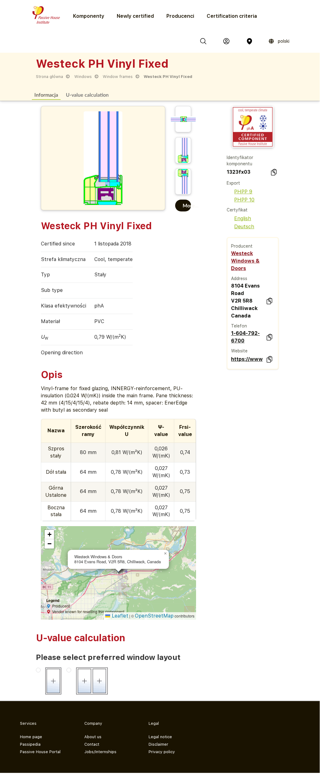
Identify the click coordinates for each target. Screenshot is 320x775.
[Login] (226, 41)
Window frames (118, 76)
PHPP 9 (243, 192)
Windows (83, 76)
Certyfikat (237, 209)
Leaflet (119, 616)
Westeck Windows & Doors (245, 260)
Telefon (239, 325)
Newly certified (135, 16)
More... (187, 205)
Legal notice (160, 736)
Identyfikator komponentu (240, 160)
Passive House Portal (40, 751)
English (242, 218)
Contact (91, 744)
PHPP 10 (244, 200)
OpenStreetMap (154, 616)
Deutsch (244, 227)
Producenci (180, 16)
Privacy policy (162, 751)
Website (239, 350)
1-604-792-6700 (245, 337)
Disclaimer (158, 744)
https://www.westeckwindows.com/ (247, 359)
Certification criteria (232, 16)
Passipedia (30, 744)
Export (233, 183)
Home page (31, 736)
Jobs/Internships (100, 751)
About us (92, 736)
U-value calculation (87, 95)
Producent (242, 246)
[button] (165, 553)
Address (239, 278)
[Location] (249, 41)
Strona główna (49, 76)
